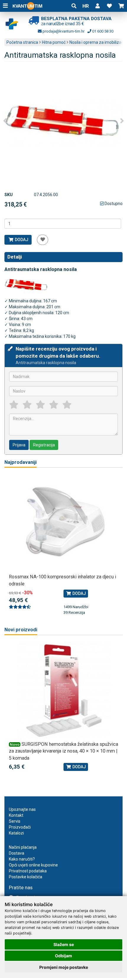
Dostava (16, 853)
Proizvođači (20, 827)
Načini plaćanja (23, 847)
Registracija (44, 445)
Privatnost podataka (28, 871)
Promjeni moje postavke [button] (63, 967)
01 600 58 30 (102, 31)
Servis (14, 821)
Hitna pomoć (54, 42)
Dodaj (21, 239)
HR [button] (85, 6)
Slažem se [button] (63, 944)
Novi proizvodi (20, 629)
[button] (97, 6)
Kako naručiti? (22, 859)
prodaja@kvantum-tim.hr (63, 31)
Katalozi (16, 833)
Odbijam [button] (63, 955)
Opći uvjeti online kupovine (33, 865)
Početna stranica (22, 42)
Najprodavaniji (20, 462)
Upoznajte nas (22, 809)
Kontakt (16, 815)
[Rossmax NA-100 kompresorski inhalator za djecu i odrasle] (63, 523)
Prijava (19, 445)
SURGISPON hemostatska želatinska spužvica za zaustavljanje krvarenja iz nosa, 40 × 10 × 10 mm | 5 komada (63, 751)
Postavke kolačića (25, 876)
